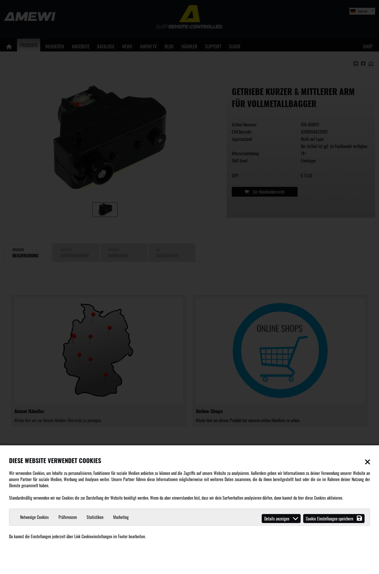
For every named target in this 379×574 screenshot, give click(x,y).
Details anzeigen (277, 519)
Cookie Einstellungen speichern (330, 519)
